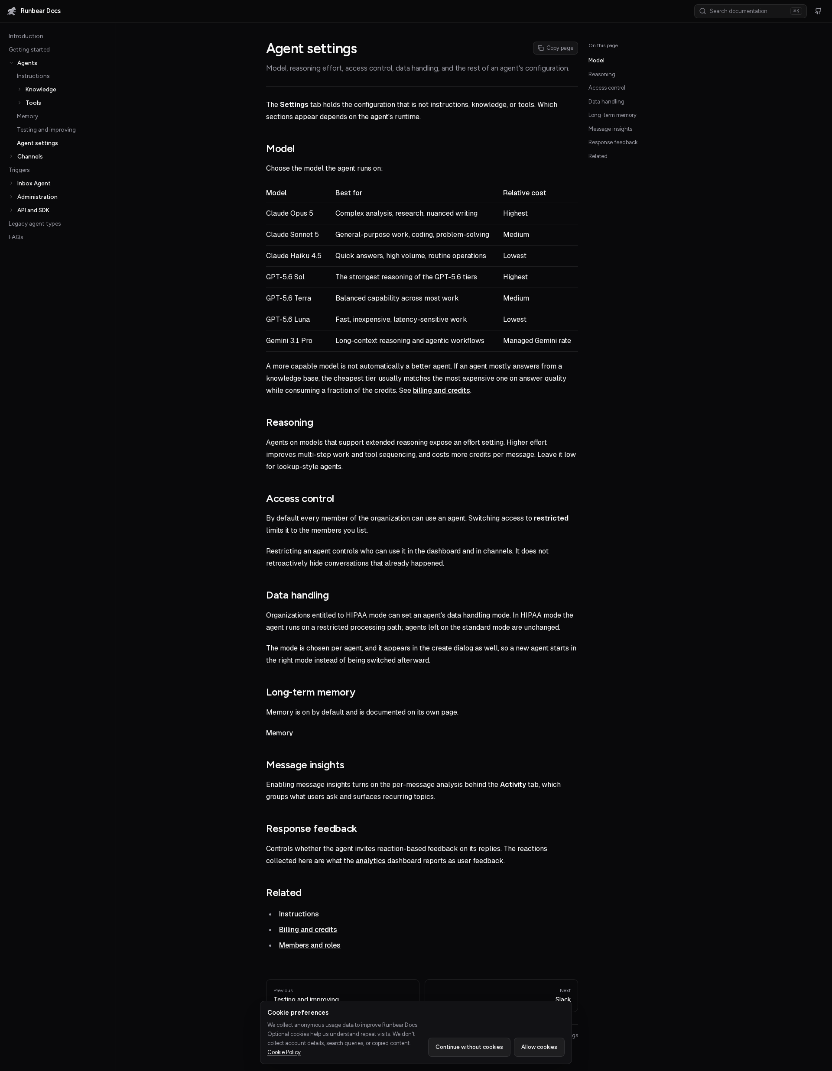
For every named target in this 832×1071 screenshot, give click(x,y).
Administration (37, 196)
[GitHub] (818, 11)
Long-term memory (612, 115)
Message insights (610, 129)
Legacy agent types (35, 223)
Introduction (26, 35)
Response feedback (612, 142)
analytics (371, 860)
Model (596, 60)
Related (598, 156)
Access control (606, 87)
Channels (30, 156)
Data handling (606, 101)
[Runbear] (11, 11)
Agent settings (37, 142)
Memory (27, 116)
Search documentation (754, 11)
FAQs (16, 236)
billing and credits (441, 390)
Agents (27, 62)
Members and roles (310, 945)
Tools (33, 102)
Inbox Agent (34, 183)
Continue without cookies (469, 1047)
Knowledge (41, 89)
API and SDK (33, 210)
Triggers (19, 169)
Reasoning (601, 74)
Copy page (559, 48)
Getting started (29, 49)
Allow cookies (539, 1047)
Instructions (33, 75)
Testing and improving (46, 129)
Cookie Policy (284, 1052)
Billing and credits (308, 929)
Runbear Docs (41, 11)
